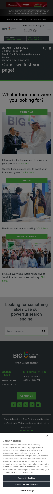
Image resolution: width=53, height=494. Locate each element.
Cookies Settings (26, 490)
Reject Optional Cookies (26, 484)
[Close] (47, 436)
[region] (26, 463)
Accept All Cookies (26, 478)
